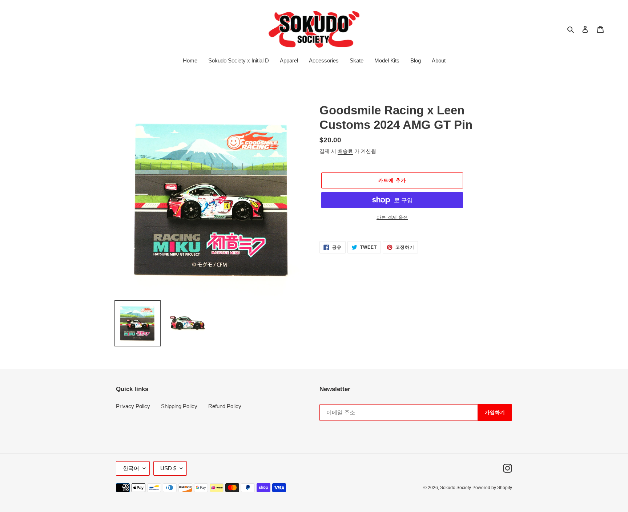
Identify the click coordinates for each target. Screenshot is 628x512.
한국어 (131, 468)
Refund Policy (224, 406)
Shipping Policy (179, 406)
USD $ (168, 468)
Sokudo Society (455, 487)
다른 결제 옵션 (392, 217)
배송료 (345, 151)
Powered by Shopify (492, 487)
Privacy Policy (133, 406)
